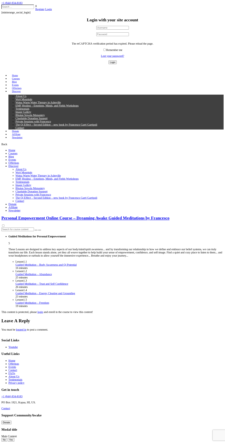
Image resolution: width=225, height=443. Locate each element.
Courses (12, 153)
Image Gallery (23, 111)
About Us (20, 96)
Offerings (13, 162)
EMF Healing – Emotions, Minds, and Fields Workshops (47, 105)
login (40, 311)
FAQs (11, 373)
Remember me (114, 49)
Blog (11, 156)
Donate (12, 204)
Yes (11, 439)
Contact (19, 127)
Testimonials (22, 108)
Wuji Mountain (23, 99)
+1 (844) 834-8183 (11, 2)
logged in (21, 329)
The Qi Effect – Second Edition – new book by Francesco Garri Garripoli (56, 124)
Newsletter (17, 137)
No (4, 439)
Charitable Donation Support (31, 118)
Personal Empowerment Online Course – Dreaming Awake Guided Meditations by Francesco (85, 218)
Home (11, 150)
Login (48, 9)
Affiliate (13, 207)
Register (39, 9)
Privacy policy (16, 382)
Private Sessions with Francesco (33, 121)
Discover (16, 91)
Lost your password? (112, 55)
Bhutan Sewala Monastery (30, 115)
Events (12, 159)
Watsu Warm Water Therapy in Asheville (38, 102)
